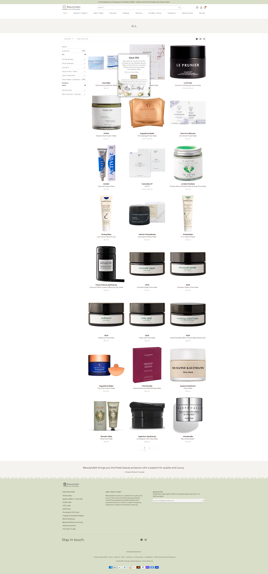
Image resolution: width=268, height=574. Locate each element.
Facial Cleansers (68, 63)
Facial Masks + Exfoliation (71, 79)
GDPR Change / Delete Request (164, 557)
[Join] (201, 500)
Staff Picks (67, 509)
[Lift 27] (147, 163)
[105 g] (147, 415)
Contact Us (129, 557)
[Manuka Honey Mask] (106, 163)
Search (110, 557)
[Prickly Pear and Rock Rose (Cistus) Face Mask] (188, 163)
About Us (117, 557)
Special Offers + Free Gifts (73, 499)
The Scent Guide (69, 529)
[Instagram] (146, 540)
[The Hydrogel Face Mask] (147, 112)
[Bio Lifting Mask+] (188, 415)
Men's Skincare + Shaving (71, 94)
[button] (80, 13)
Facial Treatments (68, 75)
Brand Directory (69, 519)
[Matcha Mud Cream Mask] (106, 112)
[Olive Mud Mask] (106, 415)
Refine (64, 47)
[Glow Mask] (188, 365)
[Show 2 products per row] (197, 38)
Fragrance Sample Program (73, 516)
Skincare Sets (67, 90)
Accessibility (149, 557)
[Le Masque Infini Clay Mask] (147, 415)
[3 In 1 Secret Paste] (188, 213)
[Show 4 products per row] (204, 38)
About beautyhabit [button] (113, 492)
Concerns (65, 67)
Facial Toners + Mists (69, 71)
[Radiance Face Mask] (106, 314)
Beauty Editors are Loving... (73, 522)
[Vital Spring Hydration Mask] (106, 62)
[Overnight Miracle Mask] (147, 213)
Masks (64, 85)
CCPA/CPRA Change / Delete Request (128, 561)
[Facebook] (142, 540)
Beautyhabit (99, 557)
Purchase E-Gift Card (71, 512)
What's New (67, 496)
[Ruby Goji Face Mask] (147, 314)
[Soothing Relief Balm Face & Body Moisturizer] (188, 314)
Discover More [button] (69, 492)
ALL (63, 54)
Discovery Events (69, 526)
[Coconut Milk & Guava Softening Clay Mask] (106, 264)
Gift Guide (67, 506)
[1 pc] (188, 112)
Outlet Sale (67, 502)
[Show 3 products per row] (200, 38)
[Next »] (156, 448)
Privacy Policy (139, 557)
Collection (65, 51)
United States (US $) (133, 552)
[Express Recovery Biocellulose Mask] (147, 365)
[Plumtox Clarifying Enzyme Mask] (188, 62)
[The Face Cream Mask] (106, 365)
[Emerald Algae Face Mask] (147, 264)
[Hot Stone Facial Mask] (188, 112)
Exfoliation (65, 83)
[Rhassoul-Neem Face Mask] (188, 264)
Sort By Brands (67, 59)
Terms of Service (147, 561)
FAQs (123, 557)
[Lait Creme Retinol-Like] (106, 213)
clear (83, 50)
